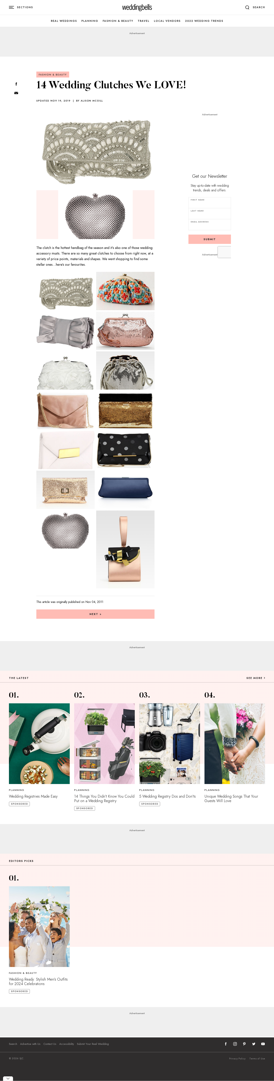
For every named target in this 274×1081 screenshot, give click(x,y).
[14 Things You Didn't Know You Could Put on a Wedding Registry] (104, 743)
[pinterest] (244, 1043)
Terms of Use (257, 1058)
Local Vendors (167, 21)
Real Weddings (64, 21)
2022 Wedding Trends (204, 21)
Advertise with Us (30, 1044)
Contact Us (49, 1044)
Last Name (197, 211)
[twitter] (253, 1043)
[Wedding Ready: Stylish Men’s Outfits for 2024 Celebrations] (39, 926)
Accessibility (66, 1044)
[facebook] (225, 1043)
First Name (197, 200)
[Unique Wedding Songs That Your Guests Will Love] (234, 743)
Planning (89, 21)
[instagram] (235, 1043)
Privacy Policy (237, 1058)
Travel (143, 21)
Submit (210, 239)
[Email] (16, 93)
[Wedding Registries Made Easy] (39, 743)
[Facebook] (16, 84)
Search (13, 1044)
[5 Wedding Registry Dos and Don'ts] (169, 743)
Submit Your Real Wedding (93, 1044)
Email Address (200, 222)
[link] (137, 7)
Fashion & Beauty (118, 21)
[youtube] (263, 1043)
